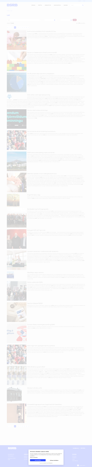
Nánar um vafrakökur (34, 457)
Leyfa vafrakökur (38, 460)
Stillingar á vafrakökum (54, 460)
